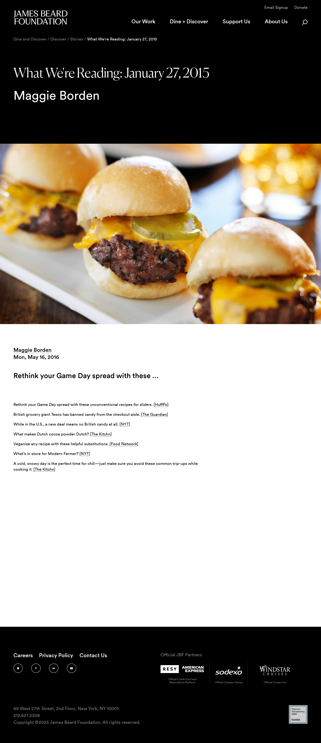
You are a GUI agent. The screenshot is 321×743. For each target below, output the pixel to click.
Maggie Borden (32, 350)
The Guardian (154, 414)
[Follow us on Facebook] (35, 668)
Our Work (143, 21)
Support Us (236, 21)
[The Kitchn (43, 469)
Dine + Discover (189, 21)
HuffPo (161, 404)
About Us (276, 21)
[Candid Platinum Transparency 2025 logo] (298, 723)
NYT (125, 424)
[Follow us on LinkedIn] (53, 668)
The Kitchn (100, 434)
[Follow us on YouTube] (71, 668)
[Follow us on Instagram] (18, 668)
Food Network (124, 443)
